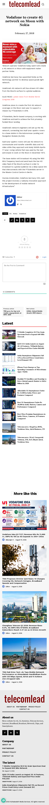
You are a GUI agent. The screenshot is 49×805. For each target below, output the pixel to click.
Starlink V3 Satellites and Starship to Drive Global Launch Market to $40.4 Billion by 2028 (31, 381)
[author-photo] (3, 540)
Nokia (15, 213)
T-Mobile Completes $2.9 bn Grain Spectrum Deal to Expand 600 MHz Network (30, 334)
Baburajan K (10, 540)
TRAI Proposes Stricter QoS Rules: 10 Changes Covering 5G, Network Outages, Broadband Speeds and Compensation (23, 581)
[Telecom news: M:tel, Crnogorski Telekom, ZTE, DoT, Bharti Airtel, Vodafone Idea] (9, 439)
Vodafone (22, 213)
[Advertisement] (24, 462)
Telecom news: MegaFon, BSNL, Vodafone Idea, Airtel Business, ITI (31, 428)
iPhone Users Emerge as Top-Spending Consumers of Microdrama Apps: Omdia (31, 369)
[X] (21, 204)
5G (3, 771)
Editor (19, 197)
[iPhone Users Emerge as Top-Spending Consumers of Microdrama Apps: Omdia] (9, 369)
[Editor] (10, 200)
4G (10, 213)
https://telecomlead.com (24, 200)
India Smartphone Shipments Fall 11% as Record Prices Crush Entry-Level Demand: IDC (30, 357)
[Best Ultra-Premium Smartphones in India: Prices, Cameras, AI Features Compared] (9, 416)
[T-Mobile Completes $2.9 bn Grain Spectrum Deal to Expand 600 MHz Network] (9, 334)
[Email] (32, 220)
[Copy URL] (11, 220)
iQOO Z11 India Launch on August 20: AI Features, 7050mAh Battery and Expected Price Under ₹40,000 (30, 346)
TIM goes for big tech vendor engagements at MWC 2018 (12, 313)
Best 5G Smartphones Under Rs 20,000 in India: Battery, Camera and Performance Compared (31, 404)
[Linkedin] (17, 220)
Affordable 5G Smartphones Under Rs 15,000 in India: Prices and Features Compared (31, 393)
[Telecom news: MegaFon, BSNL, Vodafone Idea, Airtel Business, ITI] (9, 428)
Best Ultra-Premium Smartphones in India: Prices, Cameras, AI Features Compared (31, 416)
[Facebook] (18, 204)
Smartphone (7, 781)
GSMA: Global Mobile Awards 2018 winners (34, 312)
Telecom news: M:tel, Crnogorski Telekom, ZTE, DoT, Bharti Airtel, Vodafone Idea (30, 439)
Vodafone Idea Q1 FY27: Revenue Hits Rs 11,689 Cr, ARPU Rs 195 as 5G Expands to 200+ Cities (23, 535)
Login (44, 257)
